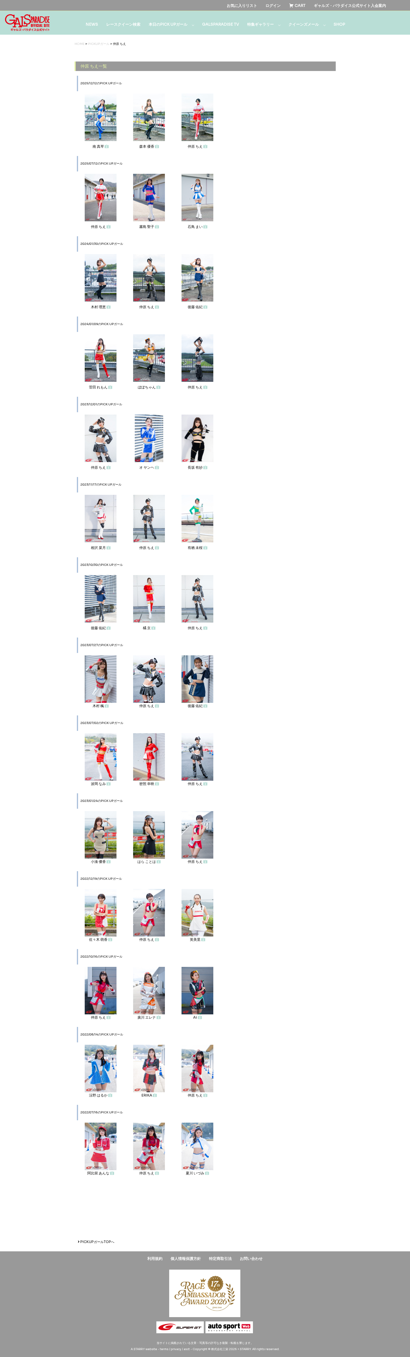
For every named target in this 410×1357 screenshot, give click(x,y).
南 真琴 (99, 146)
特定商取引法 (220, 1258)
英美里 (195, 939)
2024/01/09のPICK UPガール (101, 324)
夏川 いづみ (195, 1173)
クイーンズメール (304, 24)
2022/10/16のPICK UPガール (101, 957)
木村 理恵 (99, 307)
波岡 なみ (99, 783)
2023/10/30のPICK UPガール (101, 565)
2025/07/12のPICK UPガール (101, 163)
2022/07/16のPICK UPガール (101, 1112)
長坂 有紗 (195, 467)
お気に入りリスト (242, 5)
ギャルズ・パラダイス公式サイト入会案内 (350, 5)
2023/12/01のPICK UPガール (101, 404)
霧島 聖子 (147, 226)
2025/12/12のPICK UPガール (101, 83)
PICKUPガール (98, 44)
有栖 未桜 (195, 547)
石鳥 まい (195, 226)
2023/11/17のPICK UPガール (100, 485)
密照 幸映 (147, 783)
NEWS (92, 24)
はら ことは (147, 861)
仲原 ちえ (195, 146)
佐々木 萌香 (98, 939)
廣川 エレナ (147, 1017)
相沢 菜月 (99, 547)
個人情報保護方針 (186, 1258)
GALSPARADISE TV (220, 24)
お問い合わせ (251, 1258)
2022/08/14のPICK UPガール (101, 1034)
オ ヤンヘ (147, 467)
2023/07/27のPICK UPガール (101, 645)
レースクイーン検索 (123, 24)
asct (187, 1349)
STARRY (139, 1349)
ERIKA (147, 1095)
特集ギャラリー (260, 24)
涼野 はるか (98, 1095)
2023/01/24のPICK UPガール (101, 801)
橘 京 (147, 628)
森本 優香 (147, 146)
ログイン (273, 5)
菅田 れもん (98, 387)
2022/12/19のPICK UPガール (101, 879)
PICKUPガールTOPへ (96, 1242)
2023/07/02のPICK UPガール (101, 723)
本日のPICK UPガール (168, 24)
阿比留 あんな (98, 1173)
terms (164, 1349)
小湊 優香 (99, 861)
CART (300, 5)
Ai (195, 1017)
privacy (176, 1349)
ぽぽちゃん (147, 387)
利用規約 (155, 1258)
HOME (79, 44)
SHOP (339, 24)
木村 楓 (99, 706)
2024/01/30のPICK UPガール (101, 244)
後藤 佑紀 (195, 307)
